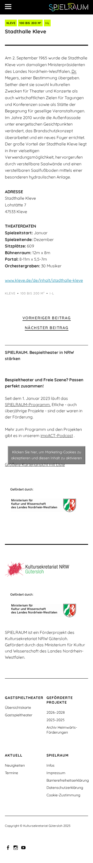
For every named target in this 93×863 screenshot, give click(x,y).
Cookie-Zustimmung (63, 795)
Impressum (56, 773)
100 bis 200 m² (30, 23)
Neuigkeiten (15, 765)
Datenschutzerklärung (65, 787)
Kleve (11, 23)
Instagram (16, 847)
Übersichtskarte (18, 707)
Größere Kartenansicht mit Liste (35, 464)
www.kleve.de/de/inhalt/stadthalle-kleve (44, 280)
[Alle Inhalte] (10, 6)
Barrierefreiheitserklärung (68, 780)
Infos (51, 765)
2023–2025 (56, 720)
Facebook (8, 847)
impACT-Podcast (57, 435)
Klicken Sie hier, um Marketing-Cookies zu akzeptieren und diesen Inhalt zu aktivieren (46, 455)
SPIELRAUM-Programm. (28, 404)
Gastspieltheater (18, 715)
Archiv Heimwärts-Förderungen (62, 730)
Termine (11, 773)
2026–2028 (56, 712)
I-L (47, 23)
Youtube (24, 847)
